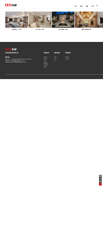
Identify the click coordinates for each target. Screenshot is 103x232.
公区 (45, 60)
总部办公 (46, 65)
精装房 (45, 62)
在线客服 (100, 176)
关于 (75, 6)
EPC (55, 60)
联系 (93, 6)
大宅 (45, 67)
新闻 (87, 6)
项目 (81, 6)
